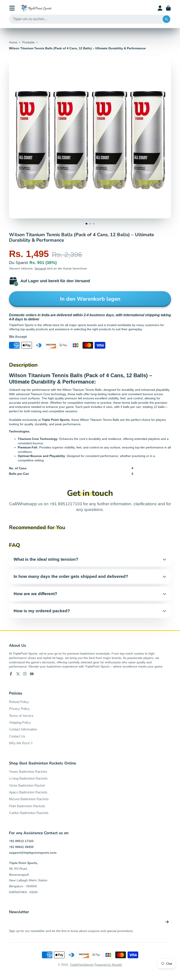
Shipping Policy (20, 722)
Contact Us (17, 736)
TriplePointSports (82, 964)
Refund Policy (19, 702)
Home (13, 42)
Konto (160, 8)
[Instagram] (25, 674)
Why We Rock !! (20, 743)
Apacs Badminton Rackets (28, 792)
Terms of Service (21, 716)
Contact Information (23, 729)
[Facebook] (11, 674)
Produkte (28, 42)
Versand (40, 268)
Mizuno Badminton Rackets (29, 799)
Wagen (168, 8)
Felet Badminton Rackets (27, 806)
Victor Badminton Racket (27, 785)
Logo (36, 8)
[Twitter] (18, 674)
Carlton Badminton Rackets (29, 813)
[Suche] (166, 19)
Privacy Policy (19, 709)
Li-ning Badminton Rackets (28, 778)
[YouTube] (32, 674)
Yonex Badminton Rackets (28, 771)
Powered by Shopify (108, 964)
